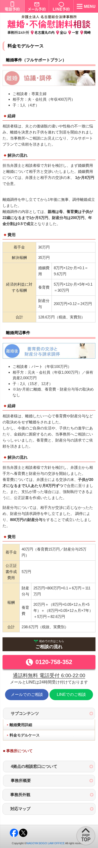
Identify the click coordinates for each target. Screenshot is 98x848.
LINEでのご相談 (71, 694)
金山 (63, 32)
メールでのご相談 (27, 694)
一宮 (75, 32)
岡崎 (87, 32)
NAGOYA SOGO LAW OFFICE (45, 843)
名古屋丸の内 (44, 32)
